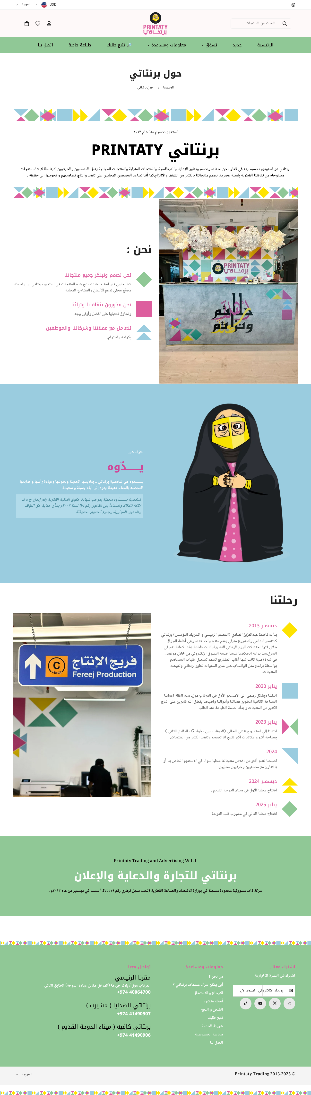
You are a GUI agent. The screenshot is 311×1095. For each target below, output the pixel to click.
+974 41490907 (134, 1013)
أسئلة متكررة (213, 1001)
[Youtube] (260, 1003)
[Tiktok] (245, 1003)
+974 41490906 (134, 1035)
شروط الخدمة (212, 1026)
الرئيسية (265, 45)
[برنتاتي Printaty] (155, 23)
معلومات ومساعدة (168, 45)
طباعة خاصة (80, 45)
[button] (26, 23)
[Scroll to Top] (9, 1068)
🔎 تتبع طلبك (119, 45)
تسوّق (211, 45)
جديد (237, 45)
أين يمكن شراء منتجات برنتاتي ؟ (198, 985)
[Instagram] (293, 5)
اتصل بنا (45, 45)
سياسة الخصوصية (209, 1034)
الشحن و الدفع (212, 1009)
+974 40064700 (134, 992)
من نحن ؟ (216, 976)
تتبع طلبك (215, 1018)
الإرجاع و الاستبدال (208, 993)
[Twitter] (275, 1003)
